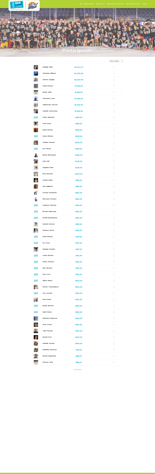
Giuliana (45, 142)
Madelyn (46, 249)
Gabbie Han (47, 105)
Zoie (44, 161)
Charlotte (46, 73)
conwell (49, 293)
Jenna (45, 136)
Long (53, 98)
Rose (44, 274)
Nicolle (45, 356)
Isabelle (45, 111)
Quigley (52, 79)
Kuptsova (53, 318)
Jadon (45, 117)
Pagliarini (49, 186)
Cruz (48, 274)
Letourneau (53, 111)
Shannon (46, 230)
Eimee (45, 155)
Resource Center (115, 4)
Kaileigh (45, 67)
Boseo (50, 86)
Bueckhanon (52, 218)
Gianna (45, 86)
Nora (44, 299)
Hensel (48, 148)
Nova (44, 174)
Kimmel (49, 236)
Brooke (45, 211)
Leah (44, 123)
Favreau (50, 331)
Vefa (51, 362)
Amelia (45, 218)
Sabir (50, 92)
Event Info (89, 4)
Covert (49, 324)
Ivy (44, 243)
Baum (50, 280)
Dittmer (50, 136)
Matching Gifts (132, 4)
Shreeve (50, 255)
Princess (46, 362)
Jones (49, 123)
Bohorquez (52, 155)
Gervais (51, 343)
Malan (50, 180)
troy (44, 293)
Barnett (50, 305)
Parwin (45, 287)
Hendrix (52, 249)
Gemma (45, 79)
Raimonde (52, 211)
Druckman (53, 192)
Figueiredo (52, 356)
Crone (47, 243)
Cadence (46, 205)
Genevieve (46, 98)
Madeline (46, 349)
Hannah (45, 224)
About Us (100, 4)
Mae (44, 268)
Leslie (45, 255)
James (45, 262)
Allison (45, 280)
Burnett (50, 174)
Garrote (54, 105)
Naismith (51, 117)
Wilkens (53, 73)
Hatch (49, 299)
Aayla (45, 312)
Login (144, 4)
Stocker (52, 142)
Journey (45, 192)
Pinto (51, 167)
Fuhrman (53, 205)
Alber (51, 67)
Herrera (51, 224)
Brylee (45, 305)
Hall (48, 161)
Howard (53, 199)
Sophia (45, 180)
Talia (44, 331)
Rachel (45, 337)
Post (50, 337)
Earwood (53, 349)
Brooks (50, 130)
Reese (49, 312)
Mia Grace (46, 199)
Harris (52, 230)
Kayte (45, 130)
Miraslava (46, 318)
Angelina (46, 167)
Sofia (44, 236)
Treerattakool (53, 287)
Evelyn (45, 92)
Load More (77, 369)
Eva (44, 148)
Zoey (44, 324)
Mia (44, 186)
